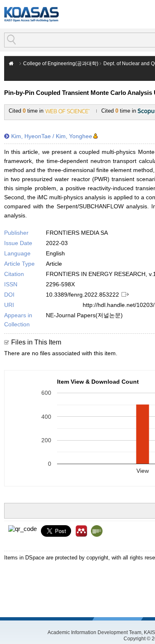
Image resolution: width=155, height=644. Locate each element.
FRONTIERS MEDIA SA (77, 232)
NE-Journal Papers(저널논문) (84, 315)
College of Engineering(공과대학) (60, 63)
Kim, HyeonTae (31, 136)
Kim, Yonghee (74, 136)
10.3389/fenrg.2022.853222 (82, 294)
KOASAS (31, 14)
